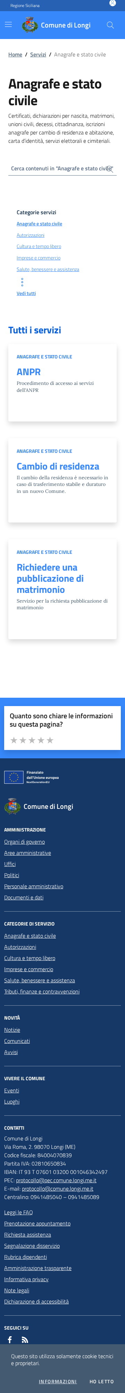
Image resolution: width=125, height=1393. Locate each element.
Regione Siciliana (25, 5)
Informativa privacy (26, 1279)
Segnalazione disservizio (32, 1245)
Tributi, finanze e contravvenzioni (42, 991)
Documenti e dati (23, 897)
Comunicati (17, 1041)
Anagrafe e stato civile (44, 356)
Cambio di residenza (58, 466)
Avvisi (11, 1052)
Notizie (12, 1030)
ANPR (29, 371)
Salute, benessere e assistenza (39, 980)
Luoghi (11, 1101)
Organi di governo (24, 841)
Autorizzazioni (20, 947)
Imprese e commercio (28, 969)
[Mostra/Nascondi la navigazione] (8, 24)
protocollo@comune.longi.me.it (57, 1188)
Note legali (16, 1290)
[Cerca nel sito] (110, 25)
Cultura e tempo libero (29, 958)
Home (15, 54)
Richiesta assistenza (27, 1234)
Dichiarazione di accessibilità (36, 1301)
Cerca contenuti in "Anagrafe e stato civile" (62, 168)
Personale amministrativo (33, 886)
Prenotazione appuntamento (37, 1223)
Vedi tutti (26, 293)
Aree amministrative (27, 853)
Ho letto (102, 1381)
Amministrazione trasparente (38, 1268)
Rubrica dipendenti (25, 1257)
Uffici (10, 864)
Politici (11, 875)
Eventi (11, 1090)
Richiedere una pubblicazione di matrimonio (50, 578)
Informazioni (58, 1381)
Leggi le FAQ (18, 1212)
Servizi (38, 54)
